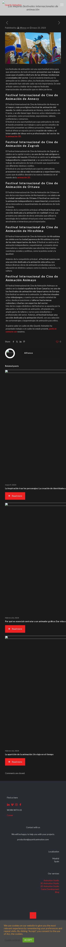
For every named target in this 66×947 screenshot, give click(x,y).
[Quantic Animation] (11, 4)
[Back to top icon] (33, 915)
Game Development (50, 889)
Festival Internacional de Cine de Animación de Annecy (32, 96)
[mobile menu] (61, 4)
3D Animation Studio (49, 883)
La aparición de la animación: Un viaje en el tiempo (29, 754)
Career (10, 815)
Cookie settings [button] (12, 940)
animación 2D (23, 177)
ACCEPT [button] (28, 940)
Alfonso (22, 28)
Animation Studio (51, 880)
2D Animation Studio (49, 886)
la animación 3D (13, 136)
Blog (57, 892)
